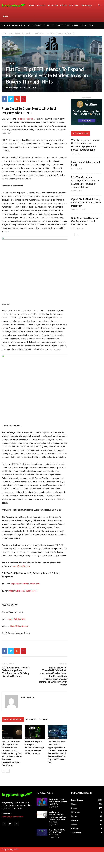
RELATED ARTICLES (13, 719)
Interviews (74, 5)
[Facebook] (4, 824)
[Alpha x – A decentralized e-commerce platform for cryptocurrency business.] (42, 814)
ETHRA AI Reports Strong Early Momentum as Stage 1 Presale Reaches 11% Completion (34, 747)
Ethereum (41, 5)
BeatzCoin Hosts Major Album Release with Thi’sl (58, 801)
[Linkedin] (10, 824)
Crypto (84, 25)
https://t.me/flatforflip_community (25, 584)
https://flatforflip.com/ (21, 566)
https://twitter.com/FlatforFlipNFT (23, 591)
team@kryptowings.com (12, 816)
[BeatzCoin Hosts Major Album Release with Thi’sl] (42, 802)
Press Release (14, 33)
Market (75, 25)
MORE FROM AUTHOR (36, 719)
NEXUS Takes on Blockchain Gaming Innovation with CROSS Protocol (85, 221)
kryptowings (13, 88)
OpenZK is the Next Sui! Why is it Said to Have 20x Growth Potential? (86, 202)
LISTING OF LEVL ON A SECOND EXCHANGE (57, 832)
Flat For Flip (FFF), (26, 119)
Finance (60, 25)
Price (91, 25)
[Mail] (16, 824)
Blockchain (53, 5)
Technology (86, 5)
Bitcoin (63, 5)
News (5, 16)
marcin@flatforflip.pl (16, 619)
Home (31, 5)
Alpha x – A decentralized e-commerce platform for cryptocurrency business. (57, 817)
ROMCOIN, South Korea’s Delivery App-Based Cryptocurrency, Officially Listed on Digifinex (16, 671)
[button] (99, 5)
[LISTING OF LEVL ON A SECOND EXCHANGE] (42, 832)
